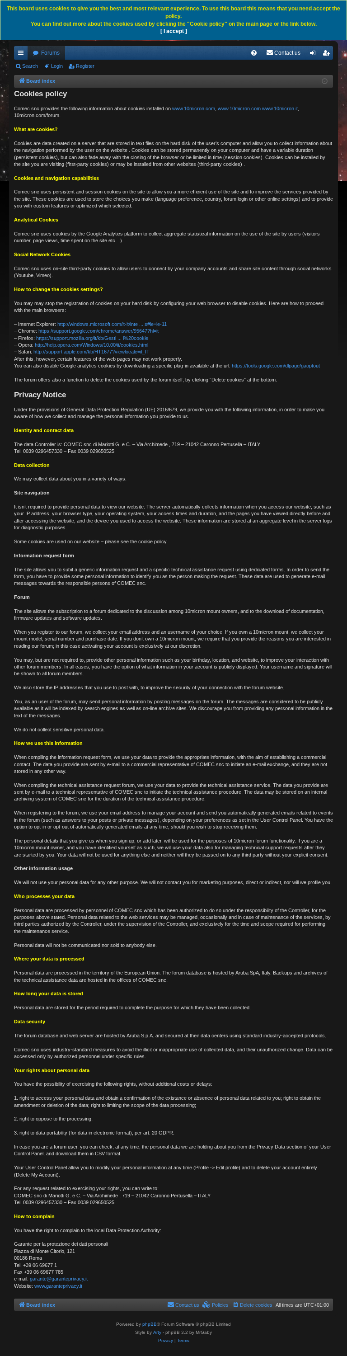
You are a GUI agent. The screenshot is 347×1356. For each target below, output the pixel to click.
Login (57, 66)
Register (85, 66)
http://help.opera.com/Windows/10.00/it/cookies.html (91, 345)
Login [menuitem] (314, 55)
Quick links (23, 55)
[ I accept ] (173, 31)
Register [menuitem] (328, 55)
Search (30, 66)
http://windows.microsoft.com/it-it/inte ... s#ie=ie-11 (112, 324)
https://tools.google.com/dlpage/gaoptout (276, 365)
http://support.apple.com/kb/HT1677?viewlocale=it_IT (91, 351)
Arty (157, 1332)
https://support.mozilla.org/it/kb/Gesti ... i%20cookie (92, 338)
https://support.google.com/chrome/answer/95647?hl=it (98, 331)
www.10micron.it (280, 108)
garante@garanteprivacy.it (59, 1278)
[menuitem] (254, 53)
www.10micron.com (193, 108)
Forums (50, 53)
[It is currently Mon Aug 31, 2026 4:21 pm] (325, 81)
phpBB (149, 1324)
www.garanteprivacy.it (58, 1286)
